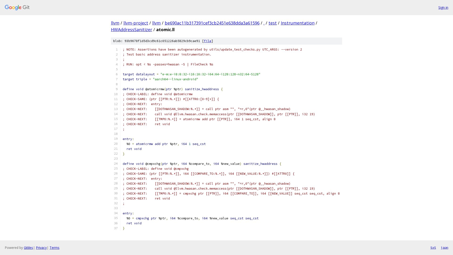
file (207, 41)
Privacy (41, 247)
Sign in (443, 7)
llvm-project (135, 23)
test (272, 23)
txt (433, 247)
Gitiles (28, 247)
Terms (54, 247)
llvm (115, 23)
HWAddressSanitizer (131, 29)
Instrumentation (298, 23)
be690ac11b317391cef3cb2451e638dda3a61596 (212, 23)
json (444, 247)
